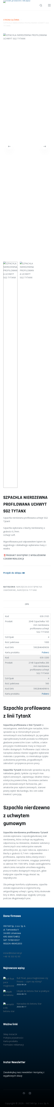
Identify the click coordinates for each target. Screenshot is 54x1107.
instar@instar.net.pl (12, 953)
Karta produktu (10, 1041)
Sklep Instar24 (10, 1034)
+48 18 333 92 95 (11, 956)
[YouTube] (30, 1093)
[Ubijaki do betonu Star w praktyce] (9, 995)
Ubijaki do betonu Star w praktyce (33, 991)
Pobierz (45, 652)
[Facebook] (24, 1093)
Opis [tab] (27, 604)
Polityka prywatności (13, 1037)
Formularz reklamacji (13, 1044)
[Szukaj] (41, 5)
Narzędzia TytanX (27, 590)
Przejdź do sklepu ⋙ (14, 572)
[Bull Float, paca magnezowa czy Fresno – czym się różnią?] (9, 982)
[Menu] (49, 5)
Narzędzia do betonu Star (29, 1003)
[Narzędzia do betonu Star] (9, 1008)
